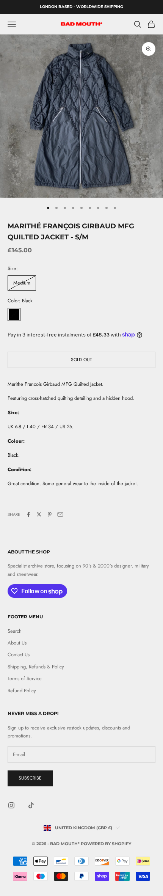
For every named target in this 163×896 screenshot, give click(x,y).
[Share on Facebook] (28, 514)
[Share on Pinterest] (50, 514)
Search (15, 631)
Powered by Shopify (106, 843)
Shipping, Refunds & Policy (36, 666)
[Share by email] (60, 514)
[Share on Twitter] (39, 514)
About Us (17, 642)
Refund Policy (22, 690)
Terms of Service (25, 678)
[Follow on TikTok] (31, 805)
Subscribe (30, 778)
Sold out (81, 359)
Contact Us (19, 654)
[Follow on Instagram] (11, 805)
